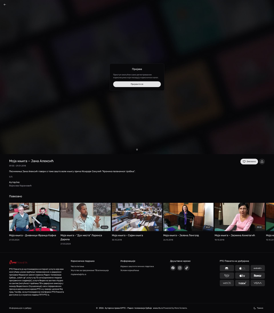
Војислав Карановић (20, 185)
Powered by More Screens (175, 308)
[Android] (227, 268)
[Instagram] (180, 268)
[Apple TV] (242, 275)
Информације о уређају (20, 308)
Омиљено (251, 161)
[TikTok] (187, 268)
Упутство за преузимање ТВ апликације (90, 270)
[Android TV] (258, 268)
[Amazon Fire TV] (227, 275)
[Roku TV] (258, 275)
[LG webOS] (227, 283)
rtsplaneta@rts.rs (78, 274)
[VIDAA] (258, 283)
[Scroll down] (137, 149)
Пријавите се (137, 84)
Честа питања (77, 266)
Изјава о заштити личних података (137, 266)
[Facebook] (173, 268)
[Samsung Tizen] (242, 283)
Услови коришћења (129, 270)
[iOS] (242, 268)
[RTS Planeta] (18, 262)
